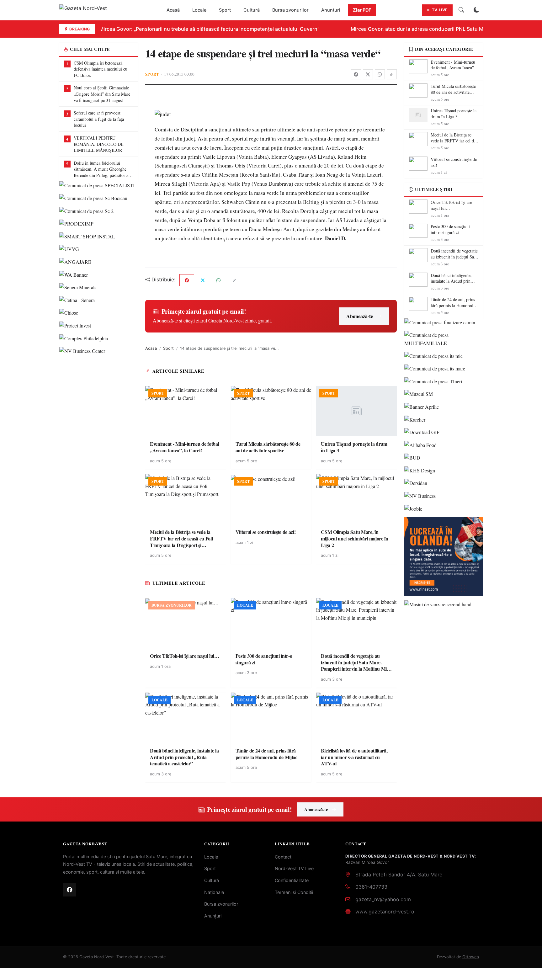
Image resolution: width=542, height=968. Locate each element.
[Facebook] (356, 74)
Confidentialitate (292, 880)
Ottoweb (470, 957)
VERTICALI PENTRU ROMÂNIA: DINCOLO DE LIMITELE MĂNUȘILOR (99, 144)
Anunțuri (212, 915)
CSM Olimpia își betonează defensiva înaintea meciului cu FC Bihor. (100, 69)
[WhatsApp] (380, 74)
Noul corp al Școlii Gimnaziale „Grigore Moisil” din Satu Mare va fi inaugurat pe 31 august (102, 94)
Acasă (173, 10)
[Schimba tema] (476, 10)
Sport (225, 10)
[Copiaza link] (392, 74)
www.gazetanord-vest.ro (384, 911)
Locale (199, 10)
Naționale (214, 892)
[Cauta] (461, 10)
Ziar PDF (362, 10)
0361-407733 (371, 887)
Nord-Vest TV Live (294, 868)
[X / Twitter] (368, 74)
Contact (283, 856)
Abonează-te (359, 316)
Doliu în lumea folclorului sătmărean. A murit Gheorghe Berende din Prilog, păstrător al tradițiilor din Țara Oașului (102, 169)
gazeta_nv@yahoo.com (383, 899)
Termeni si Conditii (294, 892)
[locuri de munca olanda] (443, 556)
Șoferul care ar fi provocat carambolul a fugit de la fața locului (99, 119)
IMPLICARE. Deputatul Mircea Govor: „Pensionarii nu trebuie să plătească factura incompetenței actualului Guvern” (173, 29)
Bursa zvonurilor (290, 10)
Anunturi (330, 10)
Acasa (151, 348)
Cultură (251, 10)
